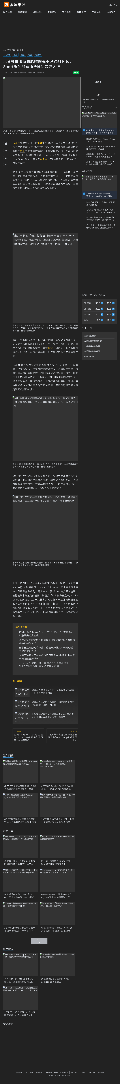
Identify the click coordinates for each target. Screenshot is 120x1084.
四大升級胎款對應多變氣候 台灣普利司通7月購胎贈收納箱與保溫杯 (47, 641)
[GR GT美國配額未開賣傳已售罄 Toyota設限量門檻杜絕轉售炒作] (20, 805)
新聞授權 (39, 1072)
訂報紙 (83, 1072)
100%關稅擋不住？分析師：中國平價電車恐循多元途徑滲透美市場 (57, 821)
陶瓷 (30, 54)
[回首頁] (17, 4)
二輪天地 (96, 11)
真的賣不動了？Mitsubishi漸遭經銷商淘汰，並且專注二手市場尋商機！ (20, 862)
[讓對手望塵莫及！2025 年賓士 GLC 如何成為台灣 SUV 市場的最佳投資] (20, 880)
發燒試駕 (22, 11)
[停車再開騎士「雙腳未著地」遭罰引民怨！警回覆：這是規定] (57, 913)
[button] (115, 4)
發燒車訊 (11, 50)
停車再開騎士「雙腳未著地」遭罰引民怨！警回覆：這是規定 (56, 929)
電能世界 (51, 11)
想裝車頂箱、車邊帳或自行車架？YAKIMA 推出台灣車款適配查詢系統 (47, 657)
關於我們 (91, 1072)
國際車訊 (37, 11)
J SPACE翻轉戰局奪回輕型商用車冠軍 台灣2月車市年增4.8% (19, 929)
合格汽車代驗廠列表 (93, 341)
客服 (31, 1072)
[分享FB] (6, 143)
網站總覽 (101, 1072)
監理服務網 (89, 356)
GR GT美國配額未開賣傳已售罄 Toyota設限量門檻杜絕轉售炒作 (20, 821)
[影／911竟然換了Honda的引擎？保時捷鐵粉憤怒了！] (57, 846)
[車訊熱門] (116, 171)
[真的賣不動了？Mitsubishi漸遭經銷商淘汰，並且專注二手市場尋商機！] (20, 846)
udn (4, 50)
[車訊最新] (116, 108)
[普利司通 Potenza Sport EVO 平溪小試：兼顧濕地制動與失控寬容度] (20, 964)
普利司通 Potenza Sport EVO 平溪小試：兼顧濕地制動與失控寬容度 (46, 634)
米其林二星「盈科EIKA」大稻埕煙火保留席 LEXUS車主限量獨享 (53, 691)
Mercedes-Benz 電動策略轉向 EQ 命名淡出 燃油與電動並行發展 (56, 896)
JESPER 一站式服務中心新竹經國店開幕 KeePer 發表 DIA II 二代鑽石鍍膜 (19, 1014)
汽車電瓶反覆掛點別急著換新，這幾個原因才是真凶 (56, 980)
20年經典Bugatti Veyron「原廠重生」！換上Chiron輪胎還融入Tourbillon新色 (57, 787)
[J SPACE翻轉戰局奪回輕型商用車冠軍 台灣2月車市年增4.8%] (20, 913)
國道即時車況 (90, 336)
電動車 (38, 54)
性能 (23, 54)
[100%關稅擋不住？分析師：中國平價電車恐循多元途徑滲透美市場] (57, 805)
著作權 (56, 1072)
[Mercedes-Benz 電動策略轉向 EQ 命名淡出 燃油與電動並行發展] (57, 880)
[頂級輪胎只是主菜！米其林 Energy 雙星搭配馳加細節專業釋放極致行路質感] (22, 716)
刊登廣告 (19, 1072)
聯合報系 (74, 1072)
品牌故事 (111, 11)
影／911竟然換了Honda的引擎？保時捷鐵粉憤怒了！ (55, 862)
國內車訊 (7, 11)
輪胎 (15, 54)
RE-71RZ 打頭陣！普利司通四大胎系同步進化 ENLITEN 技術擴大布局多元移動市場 (45, 664)
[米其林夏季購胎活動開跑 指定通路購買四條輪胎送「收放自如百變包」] (22, 704)
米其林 (7, 54)
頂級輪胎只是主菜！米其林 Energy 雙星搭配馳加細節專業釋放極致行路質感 (53, 715)
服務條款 (48, 1072)
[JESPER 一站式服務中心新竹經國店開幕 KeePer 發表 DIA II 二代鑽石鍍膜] (20, 998)
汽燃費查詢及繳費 (92, 351)
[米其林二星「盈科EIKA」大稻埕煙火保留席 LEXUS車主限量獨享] (22, 692)
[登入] (111, 4)
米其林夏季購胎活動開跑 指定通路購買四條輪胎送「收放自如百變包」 (53, 703)
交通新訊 (66, 11)
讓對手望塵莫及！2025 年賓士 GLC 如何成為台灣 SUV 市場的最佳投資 (20, 896)
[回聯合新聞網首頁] (6, 4)
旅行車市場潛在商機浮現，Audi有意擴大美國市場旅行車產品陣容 (20, 787)
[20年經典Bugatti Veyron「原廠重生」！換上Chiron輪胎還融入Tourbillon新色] (57, 771)
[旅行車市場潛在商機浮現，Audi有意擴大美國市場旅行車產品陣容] (20, 771)
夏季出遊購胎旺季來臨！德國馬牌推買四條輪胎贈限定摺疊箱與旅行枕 (46, 649)
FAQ (26, 1072)
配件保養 (20, 50)
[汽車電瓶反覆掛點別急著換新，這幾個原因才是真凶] (57, 964)
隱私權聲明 (64, 1072)
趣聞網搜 (81, 11)
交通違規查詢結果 (92, 346)
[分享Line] (6, 150)
